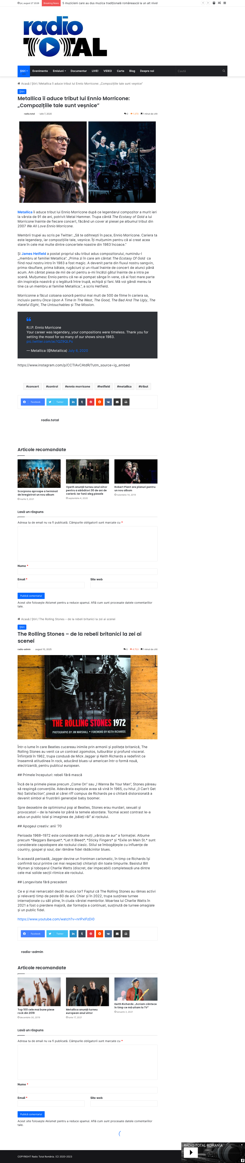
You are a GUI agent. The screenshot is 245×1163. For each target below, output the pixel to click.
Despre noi (147, 71)
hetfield (104, 386)
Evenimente (40, 71)
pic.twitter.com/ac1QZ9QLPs (50, 341)
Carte (120, 71)
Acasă (24, 83)
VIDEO (107, 71)
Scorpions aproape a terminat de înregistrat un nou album (38, 492)
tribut (144, 386)
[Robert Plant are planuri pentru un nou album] (135, 471)
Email (22, 579)
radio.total (29, 113)
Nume (23, 566)
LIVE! (95, 71)
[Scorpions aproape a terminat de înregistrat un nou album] (39, 473)
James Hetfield (34, 254)
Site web (96, 579)
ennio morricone (78, 386)
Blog (132, 71)
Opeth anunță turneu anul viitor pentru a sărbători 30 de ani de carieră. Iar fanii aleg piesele (86, 490)
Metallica (25, 212)
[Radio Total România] (65, 36)
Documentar (79, 71)
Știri (22, 71)
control (53, 386)
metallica (125, 386)
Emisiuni (58, 71)
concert (33, 386)
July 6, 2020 (78, 351)
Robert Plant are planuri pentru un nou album (135, 488)
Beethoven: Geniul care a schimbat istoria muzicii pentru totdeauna (108, 3)
